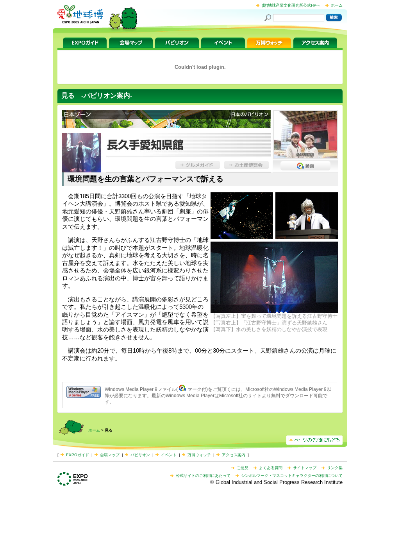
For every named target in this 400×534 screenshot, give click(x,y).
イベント (223, 43)
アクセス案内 (315, 43)
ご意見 (242, 468)
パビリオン (177, 43)
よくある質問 (270, 468)
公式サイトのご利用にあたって (203, 475)
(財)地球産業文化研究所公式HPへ (291, 5)
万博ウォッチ (269, 43)
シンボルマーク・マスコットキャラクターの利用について (292, 475)
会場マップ (131, 43)
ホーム (337, 5)
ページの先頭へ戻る (314, 440)
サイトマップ (304, 468)
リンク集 (335, 468)
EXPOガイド (85, 43)
